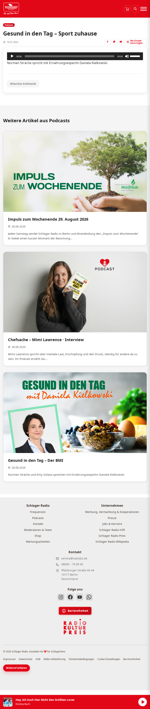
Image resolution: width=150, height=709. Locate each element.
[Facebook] (70, 597)
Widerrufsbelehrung (54, 659)
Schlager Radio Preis (112, 536)
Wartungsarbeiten (38, 541)
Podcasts (38, 518)
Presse (112, 518)
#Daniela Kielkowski (23, 84)
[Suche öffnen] (135, 8)
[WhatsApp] (89, 597)
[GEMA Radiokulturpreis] (75, 627)
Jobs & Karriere (112, 524)
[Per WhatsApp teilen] (114, 42)
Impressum (9, 659)
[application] (75, 56)
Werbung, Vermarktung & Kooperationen (112, 512)
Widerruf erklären (16, 668)
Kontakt (38, 524)
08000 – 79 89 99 (72, 564)
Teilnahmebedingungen (81, 659)
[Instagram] (60, 597)
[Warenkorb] (127, 8)
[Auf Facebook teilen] (108, 42)
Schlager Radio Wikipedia (112, 541)
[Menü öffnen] (143, 8)
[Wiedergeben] (12, 56)
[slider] (135, 55)
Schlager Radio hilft (112, 530)
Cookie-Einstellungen (108, 659)
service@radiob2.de (74, 558)
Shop (38, 536)
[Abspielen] (142, 702)
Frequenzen (38, 512)
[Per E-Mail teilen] (121, 42)
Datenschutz (25, 659)
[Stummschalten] (127, 56)
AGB (38, 659)
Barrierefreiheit (78, 611)
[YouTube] (79, 597)
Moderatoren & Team (38, 530)
